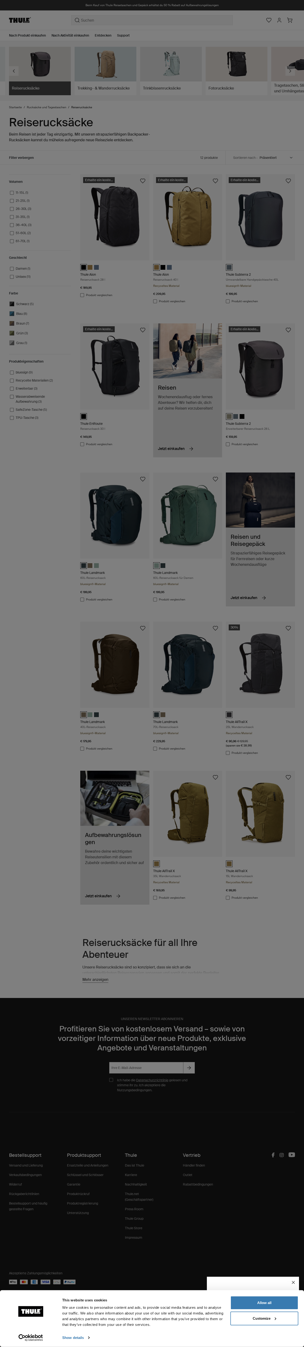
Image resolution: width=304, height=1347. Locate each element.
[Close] (293, 1282)
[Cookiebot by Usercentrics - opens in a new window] (31, 1337)
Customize (262, 1318)
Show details (73, 1338)
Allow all (264, 1303)
